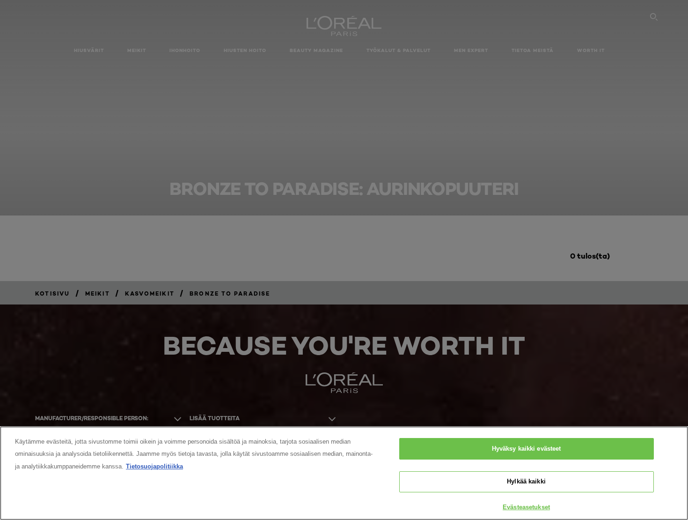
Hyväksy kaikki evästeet (526, 448)
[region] (344, 473)
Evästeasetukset (526, 507)
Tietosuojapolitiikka (154, 466)
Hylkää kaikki (526, 481)
